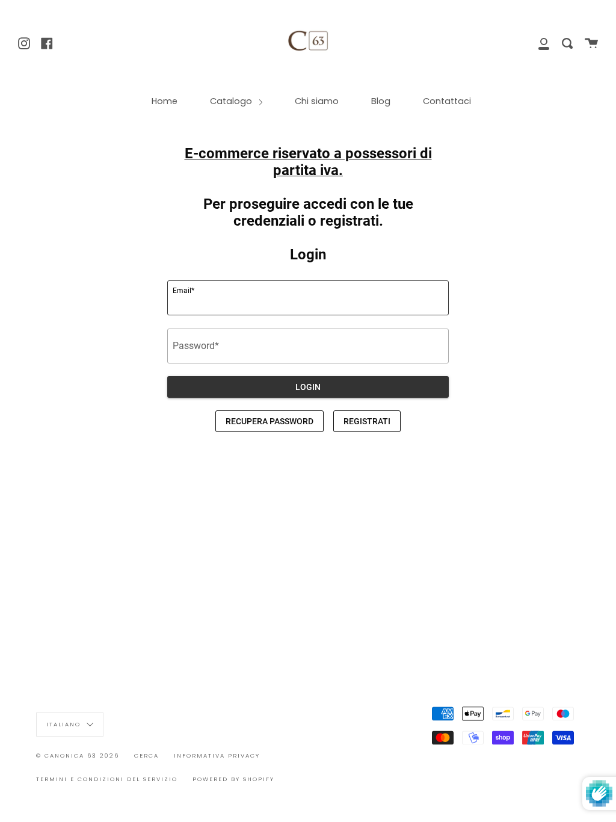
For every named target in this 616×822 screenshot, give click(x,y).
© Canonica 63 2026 (77, 755)
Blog (380, 101)
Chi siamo (317, 101)
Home (164, 101)
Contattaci (447, 101)
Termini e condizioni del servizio (106, 779)
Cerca (146, 755)
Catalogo (232, 101)
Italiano (65, 724)
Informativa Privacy (217, 755)
